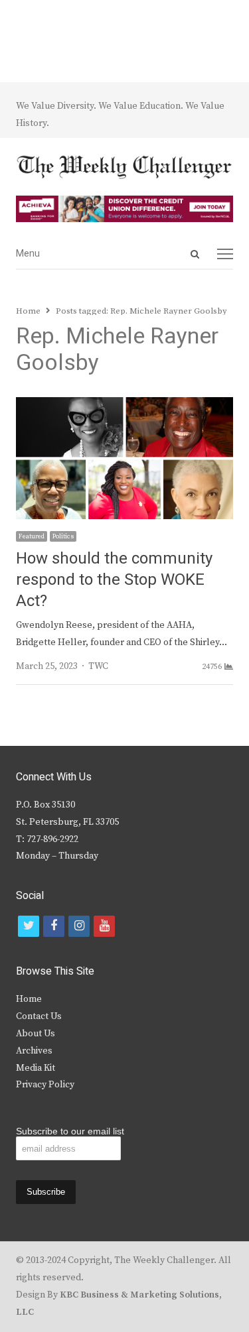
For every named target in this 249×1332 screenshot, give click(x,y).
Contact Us (39, 1016)
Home (29, 999)
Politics (63, 536)
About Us (35, 1034)
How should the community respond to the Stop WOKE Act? (114, 580)
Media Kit (35, 1068)
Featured (31, 536)
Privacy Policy (45, 1085)
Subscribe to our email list (70, 1131)
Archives (34, 1051)
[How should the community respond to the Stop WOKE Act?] (124, 405)
